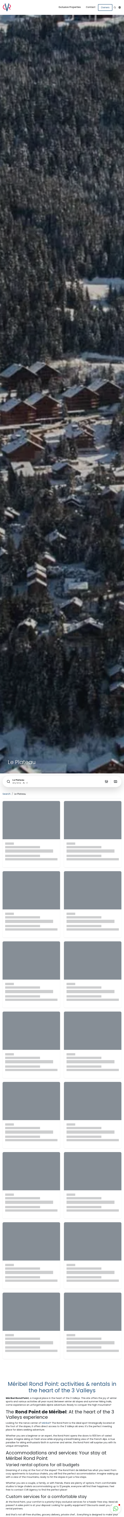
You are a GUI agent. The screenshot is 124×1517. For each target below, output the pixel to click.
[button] (119, 7)
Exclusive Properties (70, 7)
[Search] (114, 7)
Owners (105, 7)
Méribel (46, 1423)
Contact (90, 7)
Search (6, 794)
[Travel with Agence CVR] (7, 7)
